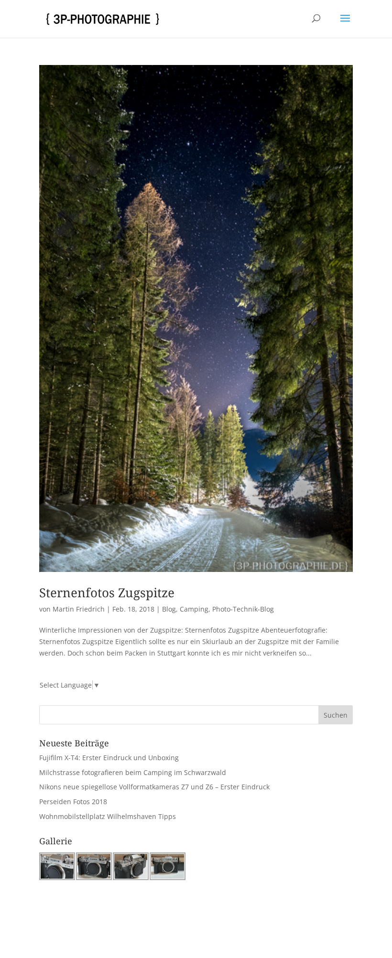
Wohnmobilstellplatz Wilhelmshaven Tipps (107, 816)
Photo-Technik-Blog (243, 609)
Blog (169, 609)
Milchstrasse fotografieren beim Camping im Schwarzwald (132, 772)
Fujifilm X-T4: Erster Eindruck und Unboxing (109, 757)
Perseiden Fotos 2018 (73, 801)
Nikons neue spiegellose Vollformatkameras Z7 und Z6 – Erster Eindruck (154, 786)
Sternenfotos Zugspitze (106, 592)
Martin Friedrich (79, 609)
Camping (194, 609)
